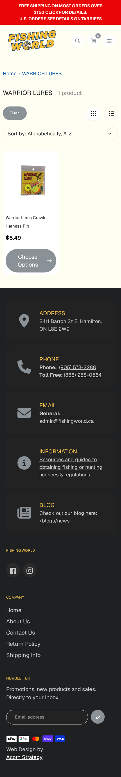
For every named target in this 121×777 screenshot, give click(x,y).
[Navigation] (109, 40)
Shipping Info (23, 655)
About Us (18, 621)
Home (10, 73)
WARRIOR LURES (42, 73)
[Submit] (98, 717)
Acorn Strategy (24, 757)
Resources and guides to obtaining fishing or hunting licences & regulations (70, 467)
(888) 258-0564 (83, 375)
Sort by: (17, 133)
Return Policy (23, 644)
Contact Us (20, 632)
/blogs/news (54, 520)
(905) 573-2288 (77, 367)
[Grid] (93, 113)
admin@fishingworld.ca (66, 421)
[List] (111, 113)
